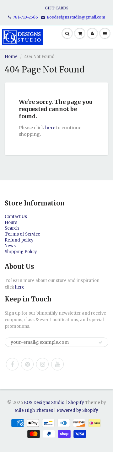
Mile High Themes (34, 410)
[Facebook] (12, 364)
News (10, 245)
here (50, 127)
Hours (11, 222)
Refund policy (19, 240)
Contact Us (16, 216)
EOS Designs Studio (44, 402)
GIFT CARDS (56, 8)
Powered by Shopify (77, 410)
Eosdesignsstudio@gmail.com (76, 17)
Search (12, 228)
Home (11, 56)
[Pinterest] (27, 364)
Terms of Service (22, 234)
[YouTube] (57, 364)
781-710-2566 (25, 17)
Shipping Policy (21, 251)
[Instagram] (42, 364)
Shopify (76, 402)
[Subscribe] (100, 343)
